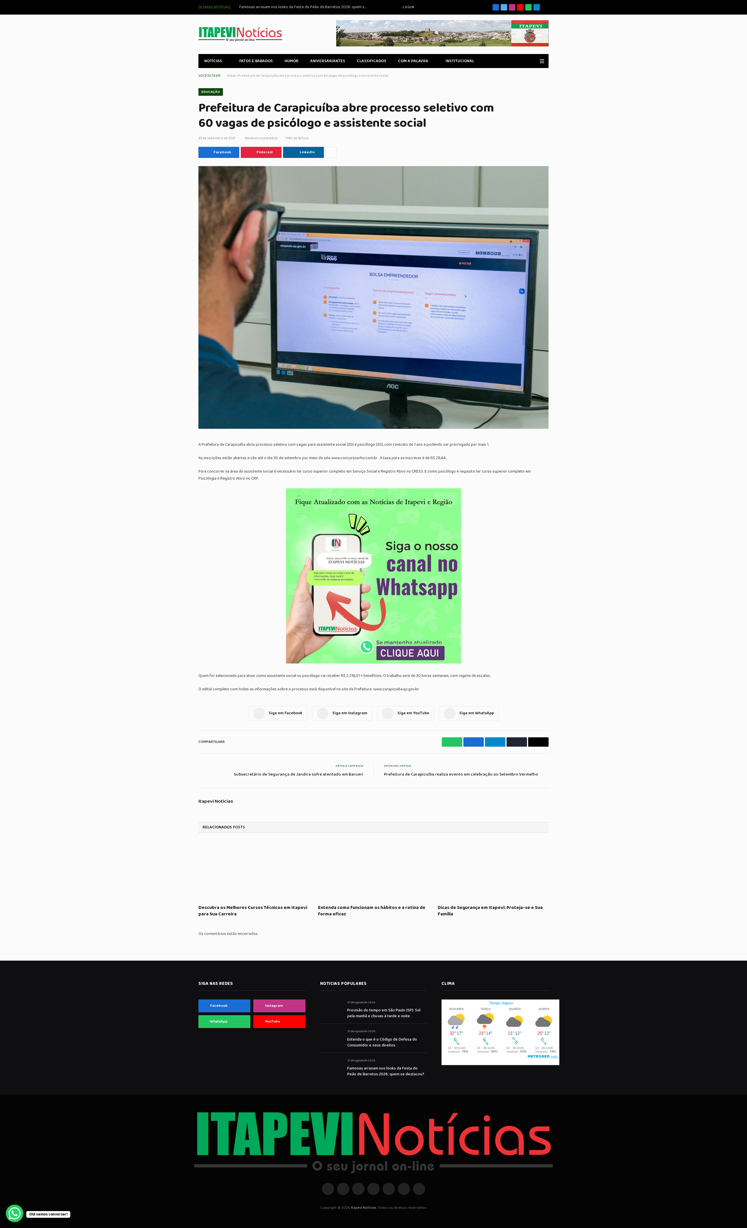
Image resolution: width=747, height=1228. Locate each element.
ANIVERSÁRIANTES (327, 61)
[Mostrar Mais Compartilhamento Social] (331, 152)
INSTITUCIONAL (460, 61)
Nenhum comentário (261, 138)
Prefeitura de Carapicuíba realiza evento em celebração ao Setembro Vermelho (461, 774)
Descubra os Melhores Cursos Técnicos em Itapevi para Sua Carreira (252, 911)
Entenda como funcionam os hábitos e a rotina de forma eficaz (371, 911)
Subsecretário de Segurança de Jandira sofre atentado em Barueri (298, 774)
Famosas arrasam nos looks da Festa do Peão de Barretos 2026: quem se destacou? (305, 7)
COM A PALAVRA (413, 61)
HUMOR (292, 61)
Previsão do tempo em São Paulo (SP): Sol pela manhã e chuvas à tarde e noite (383, 1013)
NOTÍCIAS (213, 61)
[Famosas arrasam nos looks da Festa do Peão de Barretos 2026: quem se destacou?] (331, 1067)
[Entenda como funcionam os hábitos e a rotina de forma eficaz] (373, 870)
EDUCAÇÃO (210, 92)
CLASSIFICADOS (371, 61)
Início (231, 76)
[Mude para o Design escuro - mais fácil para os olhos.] (533, 61)
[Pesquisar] (546, 7)
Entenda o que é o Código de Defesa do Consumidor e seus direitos (382, 1042)
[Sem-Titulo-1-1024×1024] (373, 662)
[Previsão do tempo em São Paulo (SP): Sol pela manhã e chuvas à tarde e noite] (331, 1008)
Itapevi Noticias (215, 801)
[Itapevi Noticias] (240, 34)
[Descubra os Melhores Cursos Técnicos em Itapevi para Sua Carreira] (253, 870)
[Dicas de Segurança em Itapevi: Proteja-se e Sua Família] (493, 870)
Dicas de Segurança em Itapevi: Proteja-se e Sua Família (490, 911)
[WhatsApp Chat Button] (14, 1213)
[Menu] (542, 61)
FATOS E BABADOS (256, 61)
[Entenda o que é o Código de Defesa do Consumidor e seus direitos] (331, 1037)
